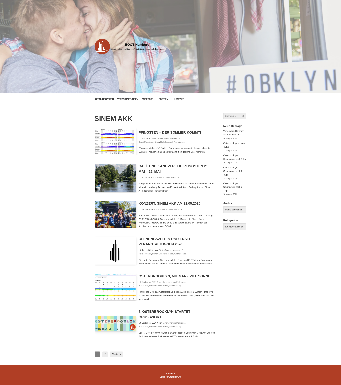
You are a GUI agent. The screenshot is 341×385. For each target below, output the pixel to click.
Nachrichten (179, 142)
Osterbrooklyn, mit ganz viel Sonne (174, 276)
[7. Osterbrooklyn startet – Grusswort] (115, 323)
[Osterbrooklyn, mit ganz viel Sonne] (115, 287)
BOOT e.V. (143, 285)
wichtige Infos (180, 254)
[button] (154, 99)
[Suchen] (243, 116)
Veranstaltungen (127, 99)
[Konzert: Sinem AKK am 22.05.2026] (115, 214)
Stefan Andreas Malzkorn (167, 138)
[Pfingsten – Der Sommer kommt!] (115, 142)
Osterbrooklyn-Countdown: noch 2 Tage (232, 171)
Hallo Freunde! (166, 142)
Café (157, 142)
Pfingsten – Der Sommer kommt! (170, 132)
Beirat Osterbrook (146, 142)
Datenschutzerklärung (170, 377)
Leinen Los (157, 254)
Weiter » (116, 354)
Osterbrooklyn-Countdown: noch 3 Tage (232, 187)
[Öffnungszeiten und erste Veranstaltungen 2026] (115, 251)
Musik (165, 285)
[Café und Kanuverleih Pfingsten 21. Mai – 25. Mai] (115, 178)
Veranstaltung (175, 285)
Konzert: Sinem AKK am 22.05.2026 (169, 203)
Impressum (170, 373)
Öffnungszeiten (104, 99)
